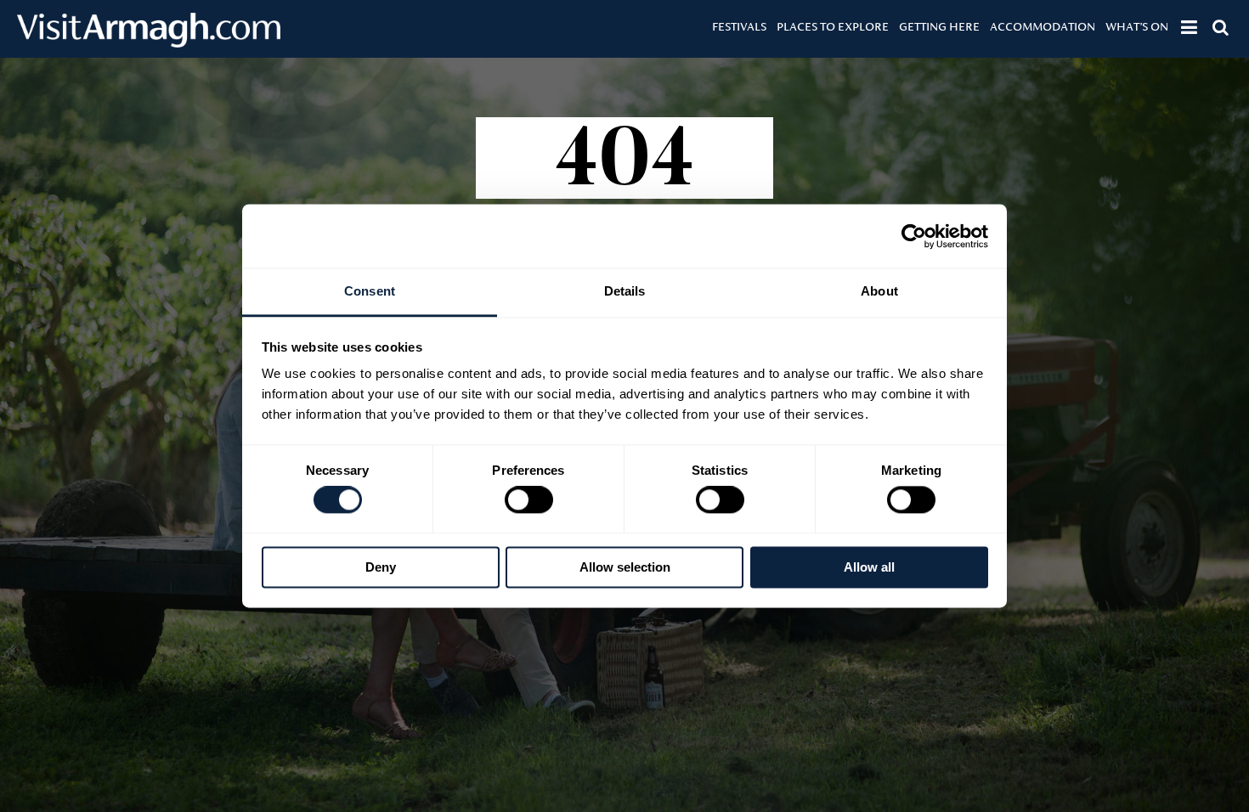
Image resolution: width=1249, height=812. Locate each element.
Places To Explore (833, 26)
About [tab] (879, 291)
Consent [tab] (369, 291)
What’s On (1136, 26)
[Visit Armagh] (148, 42)
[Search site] (1220, 27)
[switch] (529, 500)
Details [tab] (625, 291)
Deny (380, 567)
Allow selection (624, 567)
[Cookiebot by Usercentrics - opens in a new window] (913, 236)
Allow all (869, 567)
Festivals (739, 26)
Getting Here (939, 26)
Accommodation (1042, 26)
